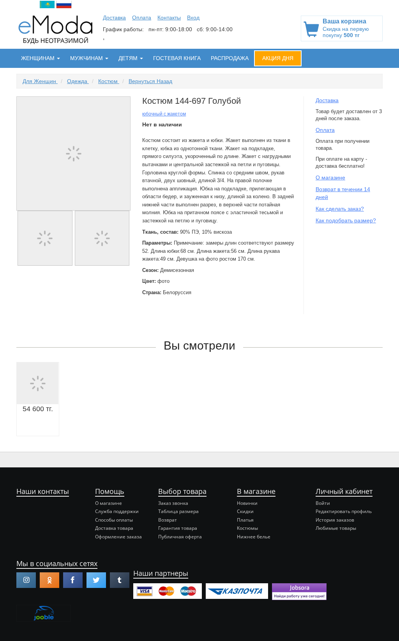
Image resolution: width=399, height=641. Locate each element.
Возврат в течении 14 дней (343, 193)
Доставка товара (114, 528)
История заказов (335, 520)
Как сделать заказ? (340, 209)
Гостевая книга (177, 58)
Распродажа (230, 58)
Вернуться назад (150, 81)
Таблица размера (178, 511)
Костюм (108, 81)
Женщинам (38, 58)
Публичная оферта (180, 536)
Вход (193, 17)
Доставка (114, 17)
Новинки (247, 503)
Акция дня (278, 58)
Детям (128, 58)
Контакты (169, 17)
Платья (245, 520)
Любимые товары (336, 528)
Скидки (245, 511)
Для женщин (40, 81)
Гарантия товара (177, 528)
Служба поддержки (117, 511)
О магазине (330, 177)
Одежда (78, 81)
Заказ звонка (173, 503)
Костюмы (247, 528)
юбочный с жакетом (164, 114)
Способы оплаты (114, 520)
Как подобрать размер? (346, 220)
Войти (323, 503)
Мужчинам (87, 58)
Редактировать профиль (344, 511)
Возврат (167, 520)
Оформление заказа (118, 536)
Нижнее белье (253, 536)
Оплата (141, 17)
